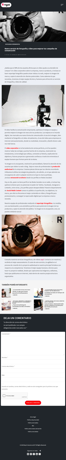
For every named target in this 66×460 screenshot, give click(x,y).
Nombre (5, 357)
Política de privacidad (33, 420)
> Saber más (14, 295)
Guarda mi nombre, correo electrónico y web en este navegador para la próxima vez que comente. (30, 387)
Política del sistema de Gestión (33, 428)
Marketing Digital (18, 302)
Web (3, 375)
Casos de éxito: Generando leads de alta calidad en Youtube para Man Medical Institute (54, 305)
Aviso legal (33, 417)
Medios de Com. (57, 290)
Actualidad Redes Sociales (19, 289)
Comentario (6, 334)
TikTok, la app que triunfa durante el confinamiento (20, 292)
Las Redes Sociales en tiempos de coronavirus (54, 293)
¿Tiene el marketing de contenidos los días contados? (21, 305)
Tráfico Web (50, 302)
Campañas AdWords (49, 301)
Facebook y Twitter (49, 290)
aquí (42, 259)
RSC (33, 426)
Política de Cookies (33, 423)
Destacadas (8, 44)
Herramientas (16, 44)
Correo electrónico (8, 366)
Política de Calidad (33, 431)
